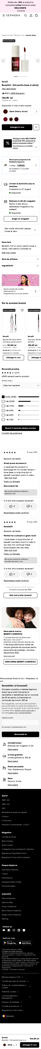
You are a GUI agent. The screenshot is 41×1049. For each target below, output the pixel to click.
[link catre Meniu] (3, 15)
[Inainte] (38, 60)
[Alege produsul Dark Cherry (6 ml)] (11, 119)
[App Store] (25, 942)
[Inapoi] (3, 60)
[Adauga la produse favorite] (22, 310)
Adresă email (7, 718)
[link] (20, 428)
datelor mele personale (25, 710)
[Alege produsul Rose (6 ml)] (5, 119)
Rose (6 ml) (18, 678)
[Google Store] (10, 942)
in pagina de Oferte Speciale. (12, 951)
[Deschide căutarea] (25, 15)
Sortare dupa (7, 381)
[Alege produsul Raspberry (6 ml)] (16, 119)
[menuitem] (31, 15)
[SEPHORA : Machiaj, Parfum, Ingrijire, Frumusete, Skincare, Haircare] (13, 15)
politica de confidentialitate (19, 713)
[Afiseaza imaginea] (20, 59)
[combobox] (21, 385)
